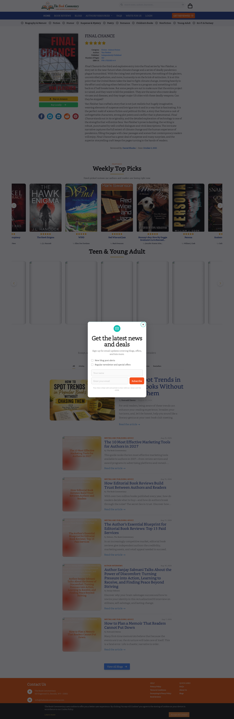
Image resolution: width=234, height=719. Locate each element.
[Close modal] (143, 324)
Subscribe (137, 380)
